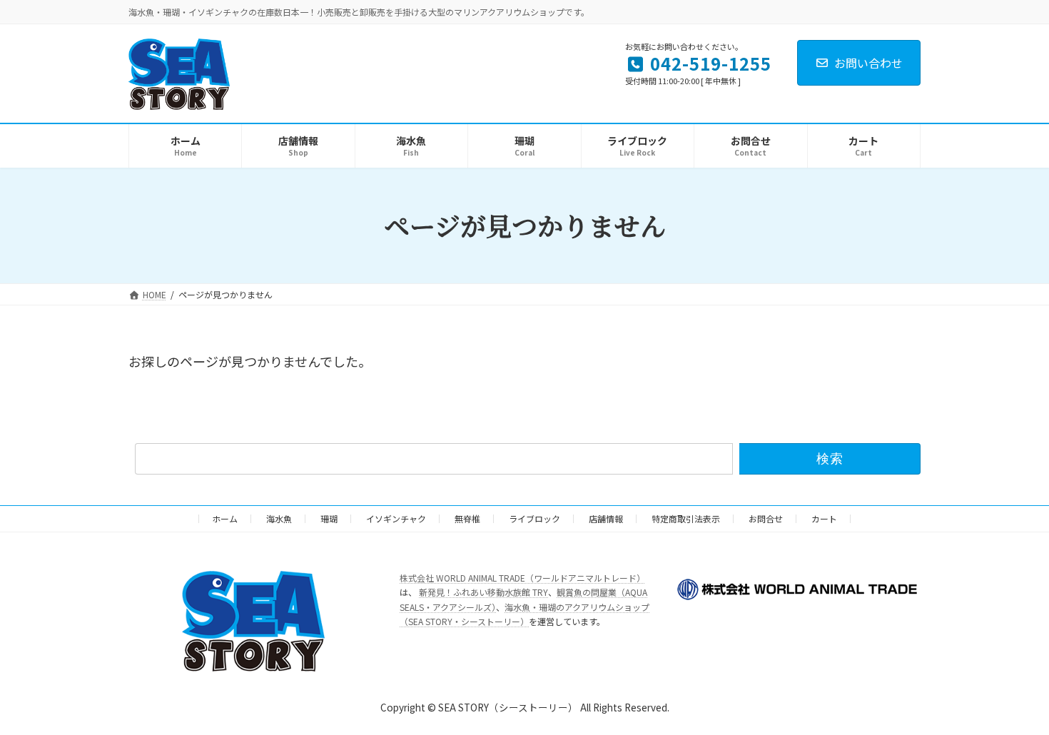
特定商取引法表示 (686, 518)
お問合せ (766, 518)
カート (824, 518)
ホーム (225, 518)
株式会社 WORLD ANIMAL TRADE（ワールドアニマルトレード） (522, 578)
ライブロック (534, 518)
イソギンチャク (396, 518)
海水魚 (279, 518)
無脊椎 (467, 518)
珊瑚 (329, 518)
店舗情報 (606, 518)
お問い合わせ (868, 62)
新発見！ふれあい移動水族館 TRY (483, 592)
